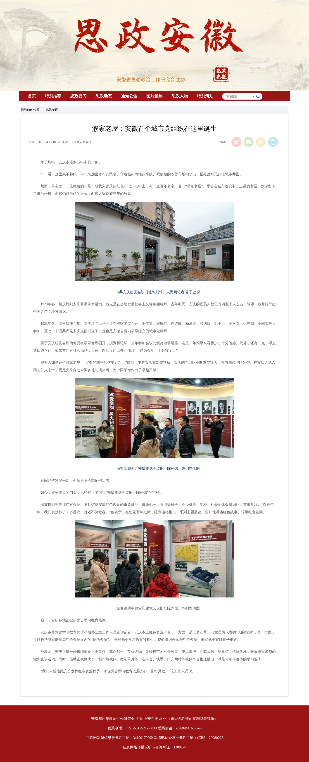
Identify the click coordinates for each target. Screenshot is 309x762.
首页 (32, 96)
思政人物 (180, 96)
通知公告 (129, 96)
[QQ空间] (261, 142)
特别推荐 (53, 96)
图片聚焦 (154, 96)
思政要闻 (78, 96)
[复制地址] (273, 142)
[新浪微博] (236, 142)
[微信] (249, 142)
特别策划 (205, 96)
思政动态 (104, 96)
